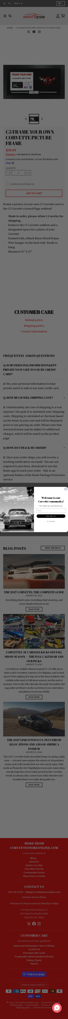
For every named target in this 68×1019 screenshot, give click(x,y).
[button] (57, 1008)
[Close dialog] (66, 489)
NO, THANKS (51, 521)
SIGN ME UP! (51, 516)
